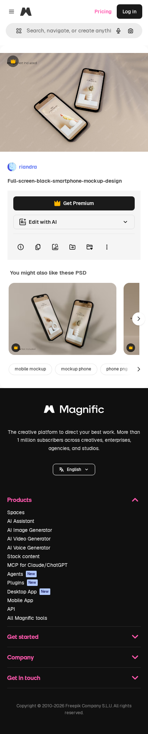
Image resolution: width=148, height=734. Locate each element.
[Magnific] (74, 411)
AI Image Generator (29, 530)
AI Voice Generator (28, 547)
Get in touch (23, 677)
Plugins (21, 582)
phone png (117, 369)
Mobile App (20, 600)
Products (19, 499)
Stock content (23, 556)
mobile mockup (30, 369)
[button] (74, 469)
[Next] (138, 319)
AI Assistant (20, 521)
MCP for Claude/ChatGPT (37, 565)
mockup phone (76, 369)
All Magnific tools (27, 618)
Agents (21, 574)
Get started (22, 636)
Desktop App (28, 591)
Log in (129, 11)
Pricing (103, 11)
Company (20, 657)
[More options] (107, 247)
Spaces (15, 512)
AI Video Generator (29, 538)
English (74, 469)
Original (46, 61)
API (11, 609)
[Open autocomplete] (16, 31)
